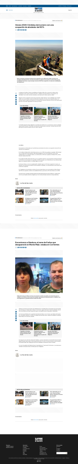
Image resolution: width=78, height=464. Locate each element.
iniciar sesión (36, 218)
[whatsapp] (18, 30)
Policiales (25, 6)
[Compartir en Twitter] (22, 30)
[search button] (7, 6)
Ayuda (43, 458)
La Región (20, 6)
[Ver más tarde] (16, 30)
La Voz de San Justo (26, 183)
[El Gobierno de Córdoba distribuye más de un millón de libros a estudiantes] (19, 200)
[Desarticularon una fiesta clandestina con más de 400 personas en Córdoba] (19, 192)
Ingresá (70, 10)
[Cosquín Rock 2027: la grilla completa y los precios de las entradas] (44, 200)
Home (10, 6)
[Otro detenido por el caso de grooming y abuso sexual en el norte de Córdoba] (44, 192)
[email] (24, 30)
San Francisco (14, 6)
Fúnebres (29, 6)
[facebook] (20, 30)
